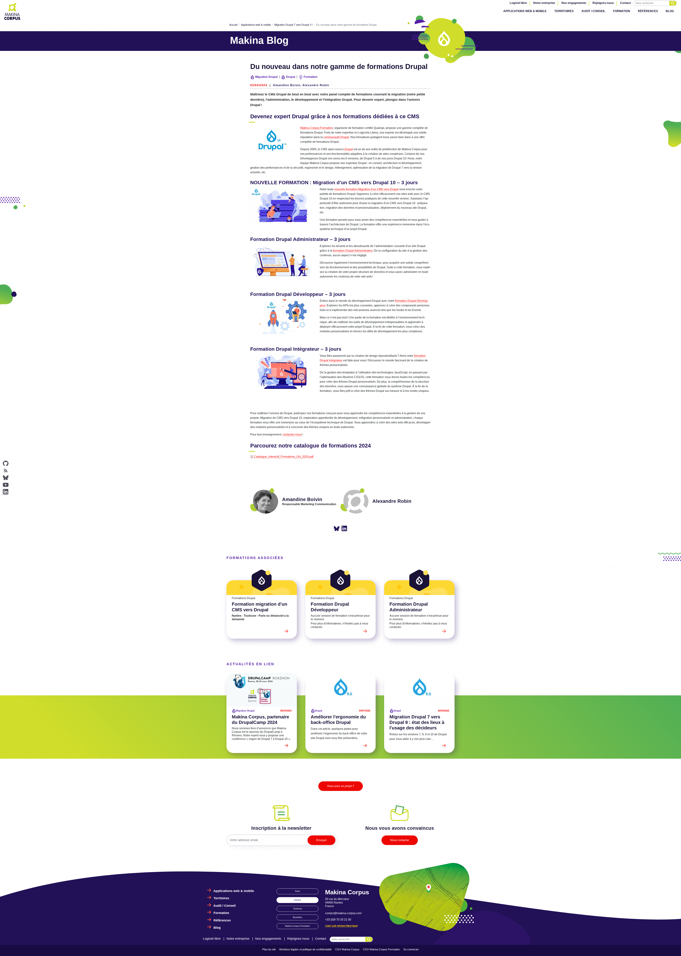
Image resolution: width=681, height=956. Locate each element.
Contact (625, 2)
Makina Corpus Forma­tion (316, 127)
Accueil (233, 24)
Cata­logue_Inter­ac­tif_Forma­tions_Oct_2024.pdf (283, 456)
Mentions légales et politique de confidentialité (305, 949)
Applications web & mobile (525, 11)
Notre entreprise (544, 2)
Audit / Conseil (593, 11)
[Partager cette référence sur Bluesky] (336, 529)
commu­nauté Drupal (336, 137)
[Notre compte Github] (6, 463)
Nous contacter (399, 840)
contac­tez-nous (292, 434)
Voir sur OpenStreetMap (341, 926)
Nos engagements (573, 2)
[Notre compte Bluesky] (6, 477)
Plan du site (269, 949)
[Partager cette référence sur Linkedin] (344, 528)
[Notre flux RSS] (6, 470)
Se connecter (411, 949)
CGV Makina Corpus (347, 949)
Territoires (564, 11)
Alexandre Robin (315, 85)
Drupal (348, 149)
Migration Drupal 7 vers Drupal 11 (293, 24)
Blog (670, 11)
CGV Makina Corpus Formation (381, 949)
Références (648, 11)
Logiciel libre (518, 2)
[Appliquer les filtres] (672, 3)
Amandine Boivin (286, 85)
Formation (621, 11)
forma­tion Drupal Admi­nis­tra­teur (352, 250)
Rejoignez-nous (603, 2)
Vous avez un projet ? (340, 786)
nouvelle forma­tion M (366, 189)
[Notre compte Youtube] (6, 485)
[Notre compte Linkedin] (6, 492)
